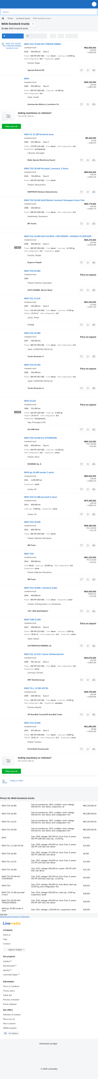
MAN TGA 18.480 (9, 806)
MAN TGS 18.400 (32, 522)
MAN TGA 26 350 (32, 365)
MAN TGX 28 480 (32, 333)
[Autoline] (3, 18)
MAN (26, 79)
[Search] (94, 11)
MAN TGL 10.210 (32, 298)
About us (6, 935)
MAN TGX (29, 554)
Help (5, 939)
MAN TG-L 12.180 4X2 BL (36, 688)
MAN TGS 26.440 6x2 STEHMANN (40, 438)
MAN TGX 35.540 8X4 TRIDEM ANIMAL (43, 44)
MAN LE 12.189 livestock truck (39, 134)
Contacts (7, 944)
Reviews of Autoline (11, 1000)
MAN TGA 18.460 (32, 723)
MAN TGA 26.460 (32, 271)
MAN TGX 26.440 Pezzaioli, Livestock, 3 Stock (46, 168)
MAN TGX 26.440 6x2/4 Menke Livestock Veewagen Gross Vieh (54, 200)
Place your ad (11, 126)
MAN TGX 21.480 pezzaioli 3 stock (40, 497)
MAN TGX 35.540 (9, 830)
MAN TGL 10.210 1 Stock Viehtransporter (44, 654)
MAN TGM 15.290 (32, 620)
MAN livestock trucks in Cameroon (14, 917)
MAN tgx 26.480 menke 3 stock (39, 472)
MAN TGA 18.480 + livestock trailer (40, 588)
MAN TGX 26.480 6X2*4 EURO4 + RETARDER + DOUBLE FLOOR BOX (58, 236)
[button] (94, 4)
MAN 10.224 (30, 401)
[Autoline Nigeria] (16, 4)
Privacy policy (9, 991)
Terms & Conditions (11, 986)
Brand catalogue (10, 1004)
